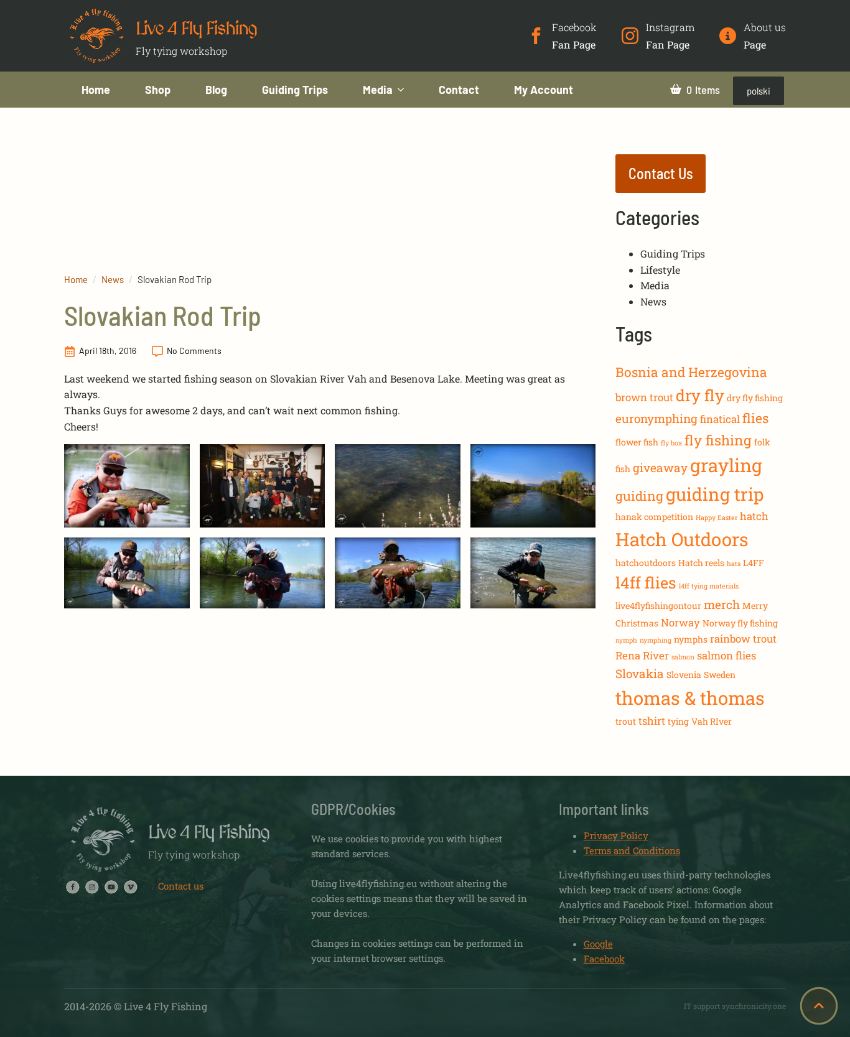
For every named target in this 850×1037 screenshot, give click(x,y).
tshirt (651, 721)
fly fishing (718, 440)
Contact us (180, 886)
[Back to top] (819, 1006)
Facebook (604, 958)
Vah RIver (711, 721)
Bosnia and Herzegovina (691, 372)
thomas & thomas (690, 698)
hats (733, 563)
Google (598, 943)
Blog (216, 89)
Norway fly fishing (740, 623)
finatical (720, 419)
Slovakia (639, 673)
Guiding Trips (295, 89)
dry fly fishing (755, 398)
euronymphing (656, 418)
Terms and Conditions (632, 850)
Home (96, 89)
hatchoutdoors (645, 563)
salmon (682, 657)
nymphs (691, 639)
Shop (157, 89)
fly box (671, 443)
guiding (639, 496)
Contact (459, 89)
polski (758, 90)
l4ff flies (645, 582)
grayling (726, 465)
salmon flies (726, 655)
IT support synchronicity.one (735, 1006)
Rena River (642, 655)
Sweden (720, 675)
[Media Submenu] (407, 90)
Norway (680, 622)
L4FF (753, 563)
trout (625, 721)
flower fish (636, 442)
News (112, 279)
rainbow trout (743, 638)
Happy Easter (716, 517)
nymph (626, 640)
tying (678, 721)
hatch (754, 516)
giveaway (660, 467)
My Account (543, 89)
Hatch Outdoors (682, 539)
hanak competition (654, 517)
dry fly (700, 395)
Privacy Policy (616, 835)
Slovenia (683, 675)
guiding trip (715, 494)
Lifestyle (660, 269)
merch (722, 604)
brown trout (644, 397)
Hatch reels (701, 563)
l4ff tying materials (709, 586)
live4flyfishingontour (658, 606)
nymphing (655, 640)
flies (755, 418)
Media (378, 89)
